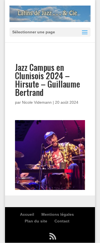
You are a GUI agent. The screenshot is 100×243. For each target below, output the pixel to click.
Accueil (27, 214)
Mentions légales (57, 214)
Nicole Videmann (37, 102)
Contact (61, 221)
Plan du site (36, 221)
